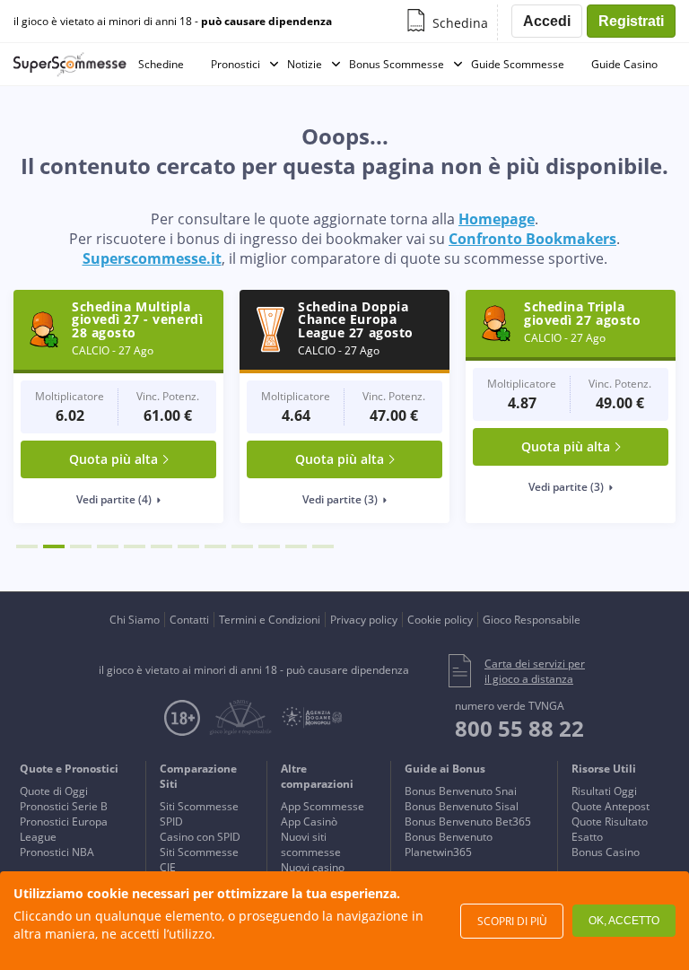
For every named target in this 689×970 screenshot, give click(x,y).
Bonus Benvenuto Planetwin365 (449, 844)
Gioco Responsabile (531, 619)
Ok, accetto (624, 920)
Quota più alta (113, 459)
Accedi (547, 21)
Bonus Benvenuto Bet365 (468, 821)
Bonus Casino (605, 852)
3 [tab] (81, 546)
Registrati (631, 21)
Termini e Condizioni (269, 619)
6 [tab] (161, 546)
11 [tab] (296, 546)
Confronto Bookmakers (532, 239)
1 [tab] (27, 546)
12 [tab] (323, 546)
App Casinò (309, 821)
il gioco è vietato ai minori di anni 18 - (172, 21)
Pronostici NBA (57, 852)
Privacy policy (363, 619)
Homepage (496, 219)
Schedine (161, 64)
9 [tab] (242, 546)
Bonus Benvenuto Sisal (462, 806)
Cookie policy (440, 619)
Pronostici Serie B (64, 806)
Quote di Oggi (54, 791)
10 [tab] (269, 546)
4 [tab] (107, 546)
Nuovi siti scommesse (311, 844)
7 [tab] (188, 546)
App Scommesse (322, 806)
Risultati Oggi (604, 791)
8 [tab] (215, 546)
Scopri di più (512, 921)
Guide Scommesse (517, 64)
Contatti (189, 619)
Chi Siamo (134, 619)
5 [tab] (134, 546)
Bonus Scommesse (396, 64)
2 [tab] (54, 546)
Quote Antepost (610, 806)
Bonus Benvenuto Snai (461, 791)
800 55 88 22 (519, 728)
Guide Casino (624, 64)
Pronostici (235, 64)
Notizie (304, 64)
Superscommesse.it (152, 258)
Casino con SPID (200, 836)
